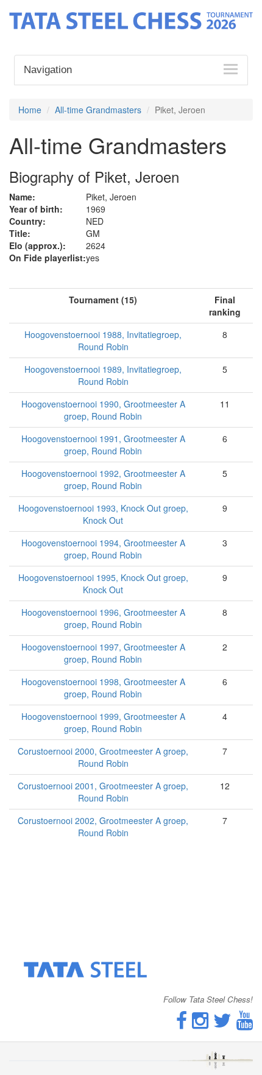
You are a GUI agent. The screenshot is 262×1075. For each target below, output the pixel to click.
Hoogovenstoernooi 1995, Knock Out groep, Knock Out (103, 583)
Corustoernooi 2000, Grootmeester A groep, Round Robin (103, 757)
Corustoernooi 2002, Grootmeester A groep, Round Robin (103, 826)
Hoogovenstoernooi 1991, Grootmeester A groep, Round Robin (103, 444)
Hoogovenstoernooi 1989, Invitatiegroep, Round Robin (103, 375)
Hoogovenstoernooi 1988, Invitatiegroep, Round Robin (103, 340)
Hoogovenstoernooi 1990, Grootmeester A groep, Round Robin (103, 410)
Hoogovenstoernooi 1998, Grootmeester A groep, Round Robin (103, 687)
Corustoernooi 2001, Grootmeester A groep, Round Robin (103, 792)
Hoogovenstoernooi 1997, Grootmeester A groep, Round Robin (103, 653)
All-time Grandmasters (98, 110)
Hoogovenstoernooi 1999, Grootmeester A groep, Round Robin (103, 722)
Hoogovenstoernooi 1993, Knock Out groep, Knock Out (103, 514)
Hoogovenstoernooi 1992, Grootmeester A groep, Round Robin (103, 479)
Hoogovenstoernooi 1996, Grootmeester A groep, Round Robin (103, 618)
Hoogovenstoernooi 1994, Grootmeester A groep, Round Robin (103, 549)
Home (29, 110)
